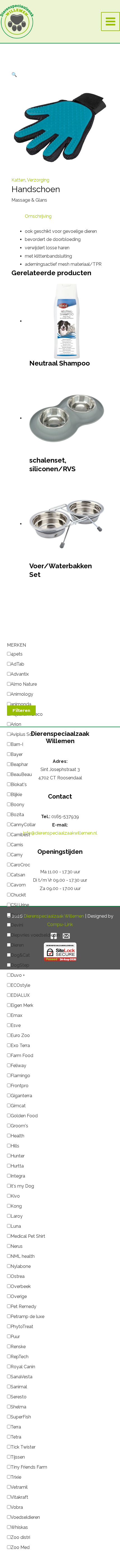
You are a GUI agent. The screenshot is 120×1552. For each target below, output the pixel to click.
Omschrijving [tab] (38, 216)
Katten (18, 180)
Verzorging (38, 180)
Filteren (21, 710)
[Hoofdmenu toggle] (110, 21)
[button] (14, 74)
